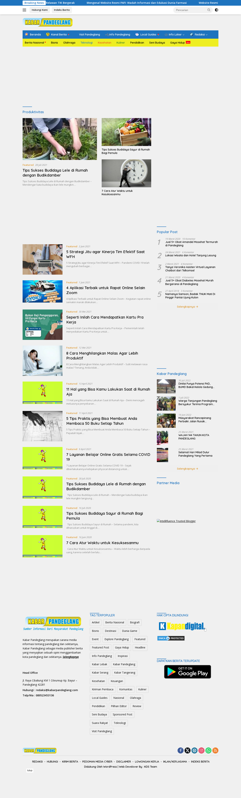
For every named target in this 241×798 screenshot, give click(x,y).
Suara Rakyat (100, 723)
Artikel (95, 622)
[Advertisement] (120, 76)
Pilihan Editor (119, 706)
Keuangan (117, 681)
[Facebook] (181, 750)
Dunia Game (129, 631)
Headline (140, 647)
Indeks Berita (62, 9)
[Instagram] (201, 750)
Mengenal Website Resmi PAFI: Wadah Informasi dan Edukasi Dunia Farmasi (114, 3)
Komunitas (125, 689)
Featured (28, 165)
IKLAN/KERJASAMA (175, 761)
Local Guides (100, 698)
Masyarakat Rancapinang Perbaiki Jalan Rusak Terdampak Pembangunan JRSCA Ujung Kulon (195, 419)
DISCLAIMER (123, 761)
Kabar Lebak (99, 664)
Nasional (118, 698)
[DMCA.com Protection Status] (171, 638)
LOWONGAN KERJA (147, 761)
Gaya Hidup (177, 42)
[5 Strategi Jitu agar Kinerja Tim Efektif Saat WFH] (43, 259)
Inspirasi (123, 656)
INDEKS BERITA (200, 761)
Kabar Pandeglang (124, 664)
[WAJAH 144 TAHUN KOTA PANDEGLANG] (162, 438)
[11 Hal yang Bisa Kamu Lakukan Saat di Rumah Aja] (43, 393)
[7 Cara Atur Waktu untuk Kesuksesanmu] (126, 173)
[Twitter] (188, 750)
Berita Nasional (34, 42)
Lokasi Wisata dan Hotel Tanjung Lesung (190, 255)
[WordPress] (194, 750)
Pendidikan (137, 42)
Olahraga (69, 42)
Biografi (135, 622)
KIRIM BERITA (70, 761)
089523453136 (45, 695)
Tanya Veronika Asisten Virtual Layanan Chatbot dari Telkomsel (190, 268)
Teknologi (87, 42)
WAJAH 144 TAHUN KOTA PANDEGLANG (193, 436)
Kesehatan (104, 42)
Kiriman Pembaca (102, 689)
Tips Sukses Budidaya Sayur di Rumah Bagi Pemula (126, 151)
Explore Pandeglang (116, 639)
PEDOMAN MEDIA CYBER (97, 761)
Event (95, 639)
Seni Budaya (157, 42)
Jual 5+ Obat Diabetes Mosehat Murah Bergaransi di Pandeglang (189, 282)
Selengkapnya (186, 306)
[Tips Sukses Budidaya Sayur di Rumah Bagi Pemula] (126, 132)
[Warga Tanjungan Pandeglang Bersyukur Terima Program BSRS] (166, 403)
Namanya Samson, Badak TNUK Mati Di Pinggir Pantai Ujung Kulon (190, 295)
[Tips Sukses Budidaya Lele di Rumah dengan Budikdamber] (60, 139)
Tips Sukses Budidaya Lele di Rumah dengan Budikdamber (55, 172)
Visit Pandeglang (102, 731)
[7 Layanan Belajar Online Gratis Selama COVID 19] (43, 459)
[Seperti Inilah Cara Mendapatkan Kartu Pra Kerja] (43, 325)
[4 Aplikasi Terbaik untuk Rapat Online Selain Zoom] (43, 292)
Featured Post (100, 647)
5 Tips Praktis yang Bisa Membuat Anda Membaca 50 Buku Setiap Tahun (101, 421)
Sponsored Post (122, 714)
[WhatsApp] (208, 750)
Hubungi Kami (40, 9)
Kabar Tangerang (124, 672)
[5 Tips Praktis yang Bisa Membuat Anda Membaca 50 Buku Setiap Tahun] (43, 426)
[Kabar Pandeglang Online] (47, 22)
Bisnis (54, 42)
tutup (29, 770)
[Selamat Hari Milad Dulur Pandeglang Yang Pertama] (162, 455)
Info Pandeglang (102, 656)
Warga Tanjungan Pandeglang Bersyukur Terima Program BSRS (197, 402)
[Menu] (25, 10)
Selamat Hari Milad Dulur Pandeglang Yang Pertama (195, 454)
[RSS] (215, 750)
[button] (209, 10)
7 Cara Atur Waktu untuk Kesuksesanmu (117, 192)
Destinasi (110, 631)
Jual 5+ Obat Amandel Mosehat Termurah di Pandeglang (191, 243)
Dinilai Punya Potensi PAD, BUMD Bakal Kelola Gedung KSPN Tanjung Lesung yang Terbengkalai (195, 385)
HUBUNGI (52, 761)
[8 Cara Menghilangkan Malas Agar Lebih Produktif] (43, 361)
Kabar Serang (100, 672)
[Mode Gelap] (216, 10)
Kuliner (121, 42)
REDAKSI (37, 761)
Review (137, 706)
